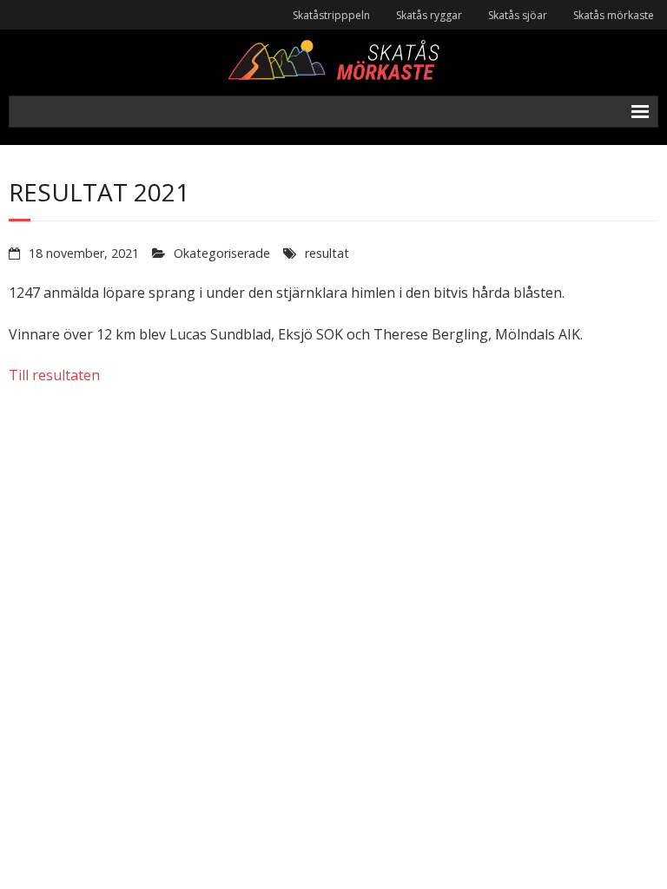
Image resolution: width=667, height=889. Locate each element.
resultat (327, 253)
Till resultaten (54, 375)
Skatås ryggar (429, 15)
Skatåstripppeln (331, 15)
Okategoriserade (222, 253)
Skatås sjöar (517, 15)
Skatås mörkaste (613, 15)
